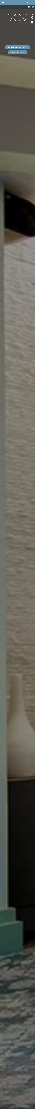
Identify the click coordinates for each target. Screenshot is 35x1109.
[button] (28, 2)
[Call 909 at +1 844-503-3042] (31, 2)
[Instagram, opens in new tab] (33, 7)
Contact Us (17, 52)
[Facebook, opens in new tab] (29, 7)
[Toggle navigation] (4, 2)
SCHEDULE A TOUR (17, 47)
